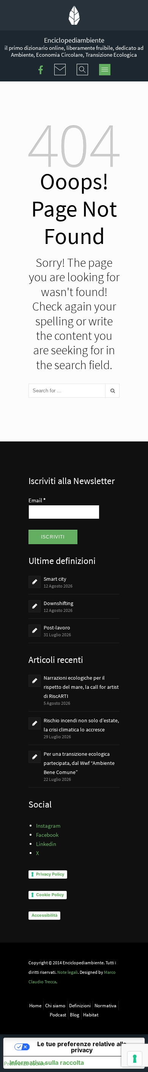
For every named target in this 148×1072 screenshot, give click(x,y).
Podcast (58, 1014)
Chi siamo (55, 1005)
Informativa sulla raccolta (46, 1062)
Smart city (55, 578)
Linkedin (46, 843)
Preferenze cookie (24, 1063)
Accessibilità (44, 915)
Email (37, 500)
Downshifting (58, 603)
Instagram (48, 825)
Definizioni (80, 1005)
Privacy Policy (50, 874)
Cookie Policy (50, 894)
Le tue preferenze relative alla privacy (81, 1047)
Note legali (67, 972)
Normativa (105, 1005)
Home (35, 1005)
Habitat (90, 1014)
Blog (74, 1014)
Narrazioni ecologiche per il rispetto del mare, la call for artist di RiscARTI (81, 686)
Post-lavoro (57, 627)
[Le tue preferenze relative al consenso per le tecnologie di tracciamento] (135, 1058)
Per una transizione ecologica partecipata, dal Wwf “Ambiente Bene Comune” (79, 763)
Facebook (47, 834)
